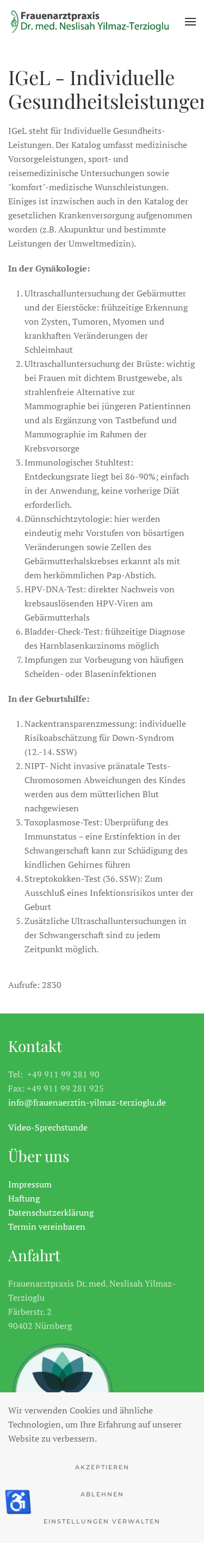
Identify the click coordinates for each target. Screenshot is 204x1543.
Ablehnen (102, 1494)
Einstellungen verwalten (102, 1521)
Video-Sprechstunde (48, 1127)
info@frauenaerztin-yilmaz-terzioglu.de (87, 1102)
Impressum (30, 1184)
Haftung (24, 1198)
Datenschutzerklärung (51, 1212)
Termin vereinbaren (46, 1226)
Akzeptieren (102, 1467)
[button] (190, 21)
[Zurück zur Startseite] (89, 21)
